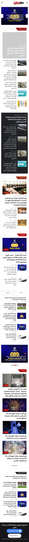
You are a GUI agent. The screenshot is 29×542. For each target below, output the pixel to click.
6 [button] (11, 365)
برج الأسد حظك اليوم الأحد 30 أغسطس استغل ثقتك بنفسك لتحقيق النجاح (15, 416)
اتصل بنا (21, 539)
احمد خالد (23, 253)
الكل (12, 29)
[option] (14, 16)
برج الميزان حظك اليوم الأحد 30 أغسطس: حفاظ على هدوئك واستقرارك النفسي (16, 459)
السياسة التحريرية (6, 539)
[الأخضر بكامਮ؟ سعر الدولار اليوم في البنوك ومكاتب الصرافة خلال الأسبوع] (22, 85)
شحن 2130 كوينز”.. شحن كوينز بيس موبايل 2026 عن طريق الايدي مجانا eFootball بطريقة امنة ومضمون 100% (9, 317)
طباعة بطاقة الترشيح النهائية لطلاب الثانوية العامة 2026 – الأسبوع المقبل (16, 120)
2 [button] (16, 365)
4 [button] (13, 365)
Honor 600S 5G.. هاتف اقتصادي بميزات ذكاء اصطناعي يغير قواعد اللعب (9, 513)
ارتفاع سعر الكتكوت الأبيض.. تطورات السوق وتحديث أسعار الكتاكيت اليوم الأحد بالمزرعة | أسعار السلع (9, 214)
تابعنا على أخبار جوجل (14, 531)
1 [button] (17, 365)
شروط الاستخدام (14, 539)
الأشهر (8, 292)
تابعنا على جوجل (14, 535)
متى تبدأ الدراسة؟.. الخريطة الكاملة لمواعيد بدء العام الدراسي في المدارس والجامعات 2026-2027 (9, 105)
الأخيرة (21, 292)
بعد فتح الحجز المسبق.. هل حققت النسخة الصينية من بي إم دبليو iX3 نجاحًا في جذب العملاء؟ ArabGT (15, 17)
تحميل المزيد (14, 465)
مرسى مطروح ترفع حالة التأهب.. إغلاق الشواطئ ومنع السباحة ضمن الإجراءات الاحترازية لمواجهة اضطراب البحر (9, 95)
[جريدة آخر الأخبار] (18, 3)
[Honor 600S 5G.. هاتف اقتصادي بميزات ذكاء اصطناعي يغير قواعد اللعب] (22, 280)
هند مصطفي (22, 115)
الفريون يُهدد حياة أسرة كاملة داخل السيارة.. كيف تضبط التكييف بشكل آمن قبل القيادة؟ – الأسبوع (9, 64)
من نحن (25, 539)
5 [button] (12, 365)
